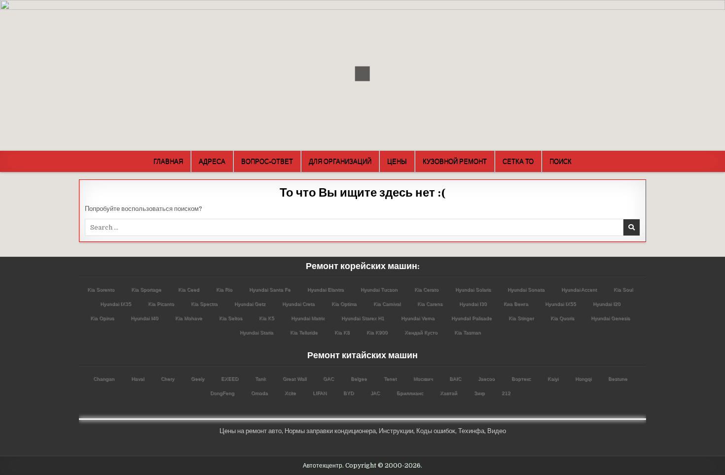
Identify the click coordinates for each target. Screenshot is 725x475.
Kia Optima (344, 303)
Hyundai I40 (144, 318)
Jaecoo (486, 378)
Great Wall (294, 378)
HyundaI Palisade (471, 318)
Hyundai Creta (298, 303)
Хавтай (448, 393)
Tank (260, 378)
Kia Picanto (161, 303)
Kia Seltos (230, 318)
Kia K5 (266, 318)
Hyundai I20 (606, 303)
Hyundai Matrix (308, 318)
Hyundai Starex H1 (362, 318)
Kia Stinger (521, 318)
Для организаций (340, 161)
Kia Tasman (467, 332)
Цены (397, 161)
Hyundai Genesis (610, 318)
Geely (197, 378)
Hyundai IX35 (115, 303)
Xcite (290, 393)
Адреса (212, 161)
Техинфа (471, 431)
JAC (375, 393)
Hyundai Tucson (379, 289)
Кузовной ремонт (455, 161)
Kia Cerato (426, 289)
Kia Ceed (188, 289)
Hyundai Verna (418, 318)
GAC (328, 378)
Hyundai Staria (256, 332)
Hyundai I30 (473, 303)
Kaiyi (552, 378)
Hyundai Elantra (325, 289)
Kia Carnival (386, 303)
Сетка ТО (518, 161)
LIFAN (319, 393)
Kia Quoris (562, 318)
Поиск (560, 161)
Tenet (390, 378)
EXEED (229, 378)
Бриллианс (410, 393)
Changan (103, 378)
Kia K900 (377, 332)
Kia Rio (224, 289)
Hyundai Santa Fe (269, 289)
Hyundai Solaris (473, 289)
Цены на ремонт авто (250, 431)
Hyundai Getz (249, 303)
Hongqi (583, 378)
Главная (168, 161)
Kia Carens (429, 303)
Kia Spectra (204, 303)
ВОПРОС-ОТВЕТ (267, 161)
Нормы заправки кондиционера (330, 431)
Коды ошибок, (436, 431)
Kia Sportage (146, 289)
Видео (496, 431)
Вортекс (521, 378)
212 (506, 393)
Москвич (423, 378)
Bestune (617, 378)
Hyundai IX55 (560, 303)
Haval (137, 378)
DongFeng (222, 393)
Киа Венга (516, 303)
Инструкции (396, 431)
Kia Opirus (102, 318)
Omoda (259, 393)
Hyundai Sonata (526, 289)
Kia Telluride (304, 332)
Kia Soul (623, 289)
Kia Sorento (100, 289)
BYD (348, 393)
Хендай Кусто (420, 332)
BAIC (455, 378)
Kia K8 (342, 332)
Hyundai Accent (579, 289)
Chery (167, 378)
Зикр (479, 393)
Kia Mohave (188, 318)
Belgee (359, 378)
